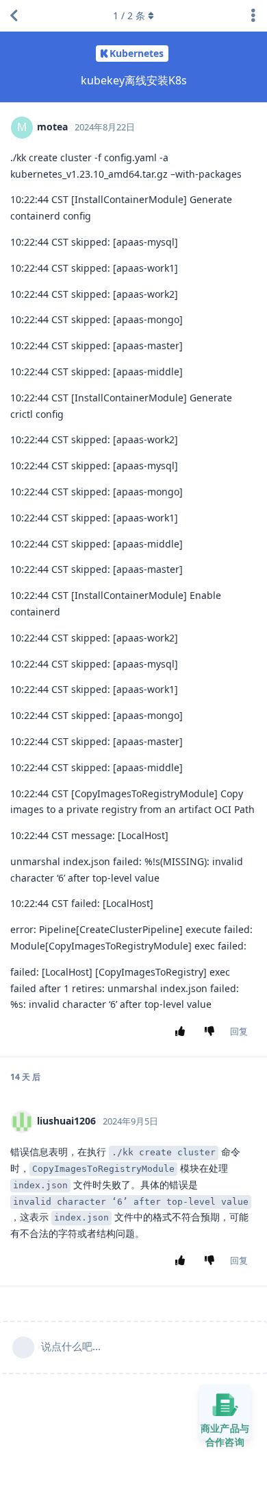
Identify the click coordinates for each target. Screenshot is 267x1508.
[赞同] (183, 1031)
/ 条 (129, 15)
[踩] (212, 1031)
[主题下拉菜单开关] (253, 16)
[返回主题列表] (13, 16)
